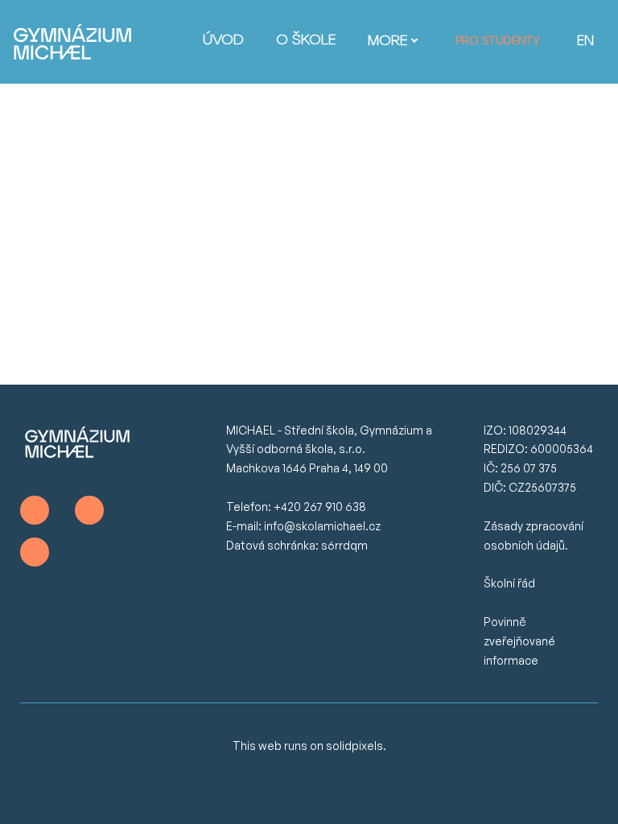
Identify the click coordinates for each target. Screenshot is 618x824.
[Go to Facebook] (34, 510)
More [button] (387, 42)
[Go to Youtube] (34, 552)
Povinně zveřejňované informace (519, 641)
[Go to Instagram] (89, 510)
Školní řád (509, 583)
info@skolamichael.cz (322, 526)
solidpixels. (356, 745)
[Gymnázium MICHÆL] (72, 42)
